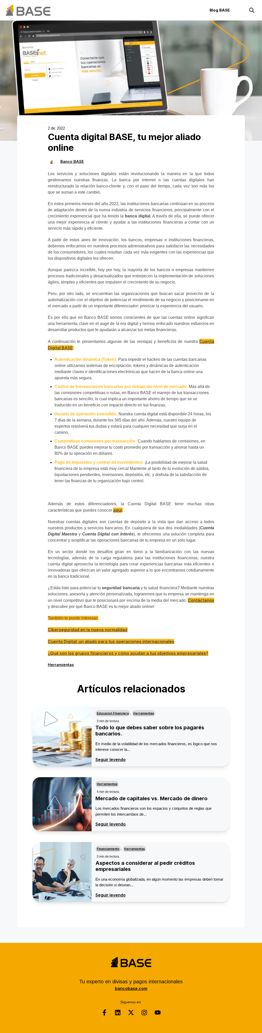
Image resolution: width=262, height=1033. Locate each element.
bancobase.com (131, 988)
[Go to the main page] (28, 10)
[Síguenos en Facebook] (104, 1012)
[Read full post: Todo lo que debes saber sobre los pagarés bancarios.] (62, 737)
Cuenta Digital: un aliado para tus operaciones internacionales (111, 641)
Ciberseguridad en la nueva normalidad (87, 629)
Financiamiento (108, 849)
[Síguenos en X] (131, 1012)
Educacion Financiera (113, 713)
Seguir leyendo (110, 759)
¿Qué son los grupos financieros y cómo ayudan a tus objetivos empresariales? (128, 653)
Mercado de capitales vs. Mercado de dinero (151, 798)
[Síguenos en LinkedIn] (118, 1012)
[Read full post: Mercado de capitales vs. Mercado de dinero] (62, 804)
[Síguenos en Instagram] (144, 1012)
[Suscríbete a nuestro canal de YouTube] (157, 1012)
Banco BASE (72, 161)
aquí (117, 510)
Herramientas (61, 664)
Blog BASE (220, 10)
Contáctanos (201, 600)
